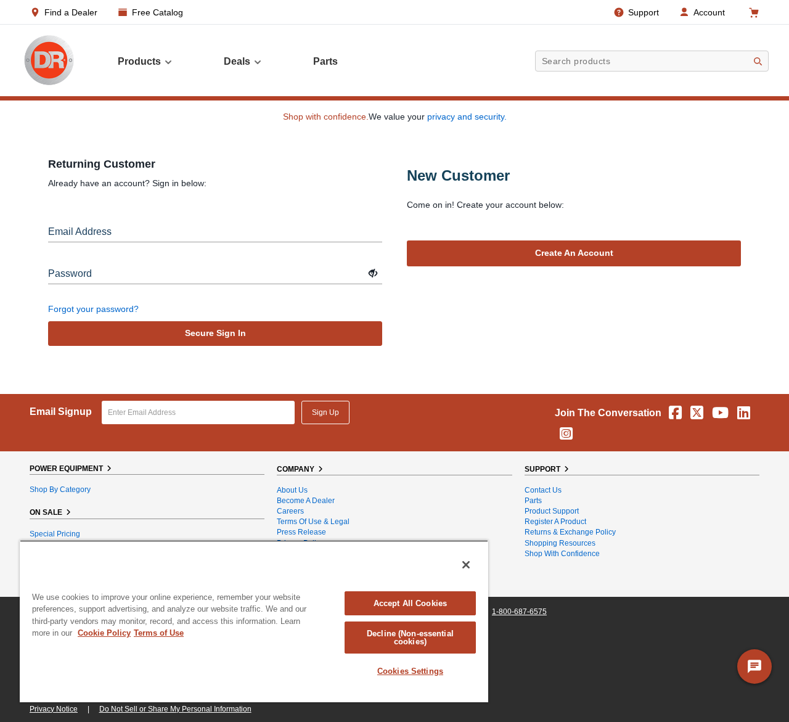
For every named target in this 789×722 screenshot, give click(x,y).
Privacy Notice (54, 709)
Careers (290, 511)
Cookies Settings (410, 671)
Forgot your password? (93, 309)
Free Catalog (157, 12)
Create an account (574, 253)
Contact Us (543, 490)
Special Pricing (55, 534)
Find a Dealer (70, 12)
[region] (254, 621)
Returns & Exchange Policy (570, 532)
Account (709, 12)
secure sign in (215, 333)
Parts (533, 500)
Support (643, 12)
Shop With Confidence (562, 553)
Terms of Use (159, 633)
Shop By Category (60, 489)
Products (139, 61)
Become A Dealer (306, 500)
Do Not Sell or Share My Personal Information (175, 709)
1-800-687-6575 (519, 611)
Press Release (301, 532)
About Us (292, 490)
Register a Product (555, 521)
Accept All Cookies (410, 603)
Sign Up (325, 412)
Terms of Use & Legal (313, 521)
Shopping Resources (560, 543)
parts (325, 61)
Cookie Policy (104, 633)
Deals (237, 61)
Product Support (552, 511)
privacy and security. (467, 116)
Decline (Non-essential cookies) (410, 637)
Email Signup (61, 411)
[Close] (466, 564)
